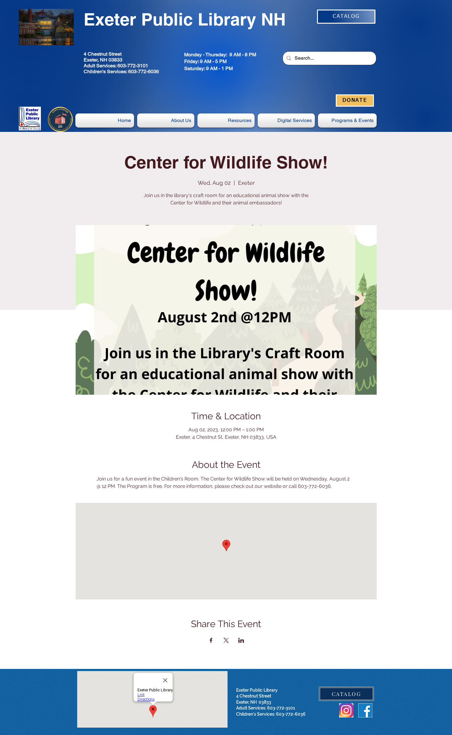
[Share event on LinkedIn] (241, 640)
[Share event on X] (226, 640)
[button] (286, 120)
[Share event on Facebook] (211, 640)
